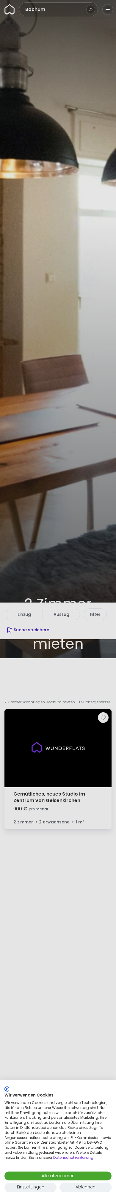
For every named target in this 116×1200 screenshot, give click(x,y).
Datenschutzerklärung (73, 1157)
